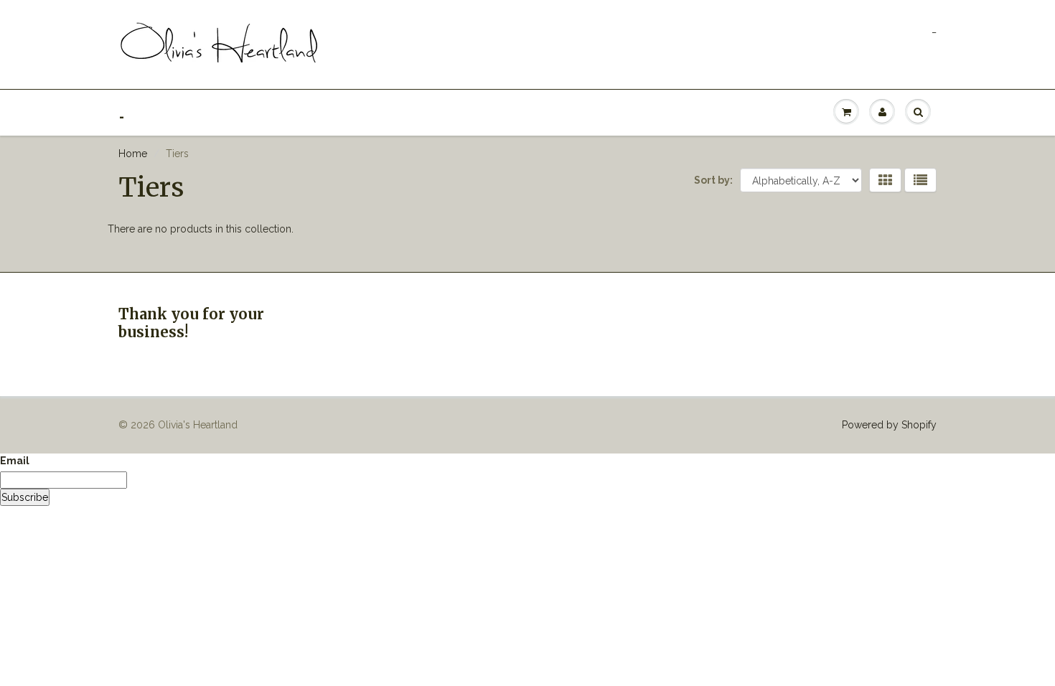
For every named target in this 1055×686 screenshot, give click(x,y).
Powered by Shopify (889, 425)
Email (14, 460)
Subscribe (24, 497)
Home (132, 153)
